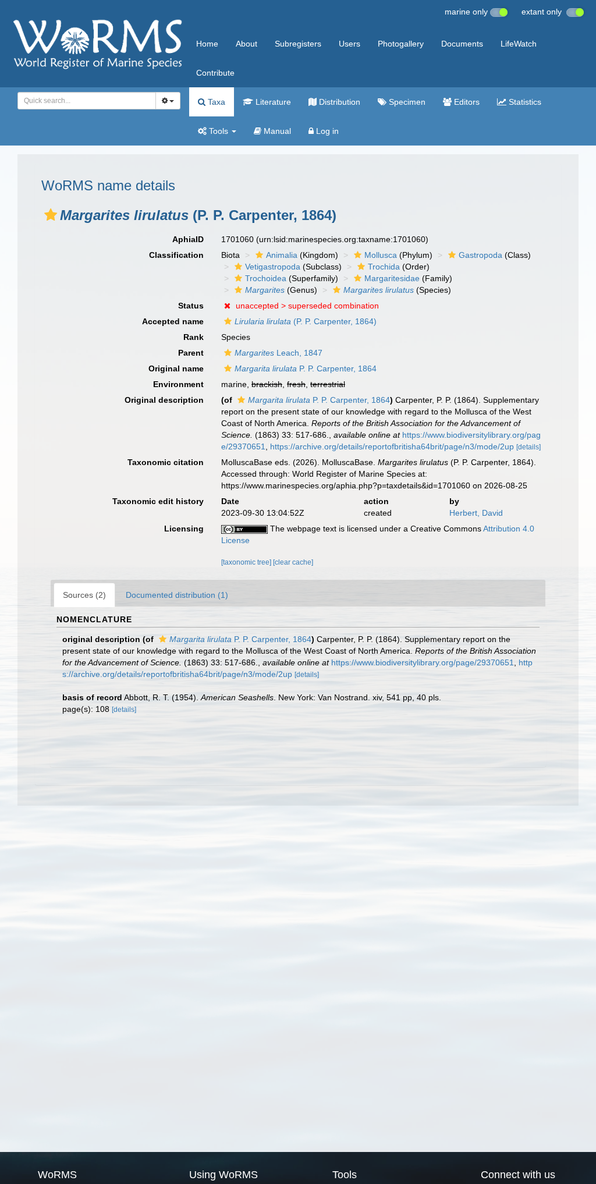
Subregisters (298, 43)
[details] (528, 447)
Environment (178, 384)
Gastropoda (480, 255)
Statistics (523, 102)
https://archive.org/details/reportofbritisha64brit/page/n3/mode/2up (392, 446)
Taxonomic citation (165, 462)
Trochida (384, 266)
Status (191, 305)
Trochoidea (265, 278)
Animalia (281, 255)
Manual (276, 131)
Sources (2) (84, 595)
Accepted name (173, 321)
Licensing (184, 528)
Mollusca (380, 255)
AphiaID (188, 239)
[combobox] (86, 100)
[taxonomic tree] (247, 562)
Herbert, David (476, 512)
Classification (176, 255)
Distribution (338, 102)
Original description (164, 400)
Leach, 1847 (278, 352)
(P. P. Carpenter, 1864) (306, 321)
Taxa (215, 102)
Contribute (215, 72)
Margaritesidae (392, 278)
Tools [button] (218, 131)
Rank (193, 337)
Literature (272, 102)
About (246, 43)
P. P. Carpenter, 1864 (306, 368)
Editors (466, 102)
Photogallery (401, 43)
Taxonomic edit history (158, 501)
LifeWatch (519, 43)
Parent (191, 352)
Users (349, 43)
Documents (462, 43)
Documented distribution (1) (177, 595)
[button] (50, 215)
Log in (326, 131)
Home (207, 43)
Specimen (405, 102)
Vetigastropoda (272, 266)
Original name (176, 368)
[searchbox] (83, 101)
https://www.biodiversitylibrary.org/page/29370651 (422, 662)
